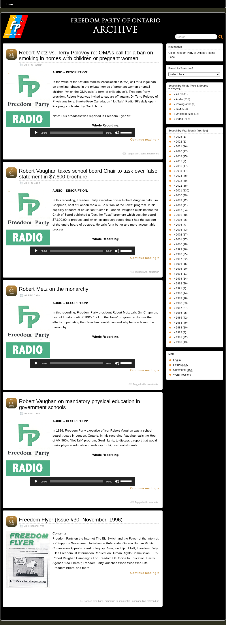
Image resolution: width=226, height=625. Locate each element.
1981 (182, 337)
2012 (182, 185)
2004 (181, 224)
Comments (182, 369)
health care (153, 153)
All (25, 64)
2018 (182, 156)
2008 (182, 205)
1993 (182, 278)
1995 (182, 268)
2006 (182, 215)
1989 (182, 298)
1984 (182, 322)
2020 (182, 151)
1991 (181, 288)
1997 (182, 259)
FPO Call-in (34, 183)
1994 (182, 273)
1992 (182, 283)
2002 (182, 234)
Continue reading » (144, 139)
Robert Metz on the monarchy (53, 289)
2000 (182, 244)
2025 (181, 136)
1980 (182, 342)
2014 (182, 175)
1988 (182, 303)
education (154, 272)
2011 (182, 190)
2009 (182, 200)
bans (143, 153)
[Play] (36, 132)
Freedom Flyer (36, 526)
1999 (182, 249)
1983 (182, 327)
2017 (181, 161)
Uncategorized (185, 113)
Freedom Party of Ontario (25, 613)
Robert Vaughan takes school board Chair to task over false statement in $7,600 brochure (88, 174)
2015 (182, 170)
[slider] (127, 132)
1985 (182, 317)
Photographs (183, 104)
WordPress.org (182, 374)
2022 (181, 141)
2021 (182, 146)
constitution (153, 384)
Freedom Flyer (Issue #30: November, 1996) (70, 520)
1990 (182, 293)
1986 (182, 312)
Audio (179, 99)
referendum (153, 601)
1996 (182, 263)
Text (178, 109)
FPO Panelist (35, 64)
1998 (182, 254)
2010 (182, 195)
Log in (177, 360)
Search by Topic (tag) (180, 68)
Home (8, 4)
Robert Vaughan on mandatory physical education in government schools (79, 404)
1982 (181, 332)
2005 (182, 219)
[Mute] (117, 132)
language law (138, 601)
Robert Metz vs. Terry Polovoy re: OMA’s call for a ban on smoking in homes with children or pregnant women (86, 55)
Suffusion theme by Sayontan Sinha (204, 613)
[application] (82, 132)
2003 (182, 229)
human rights (123, 601)
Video (179, 119)
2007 (182, 210)
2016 (182, 166)
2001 (182, 239)
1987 (182, 308)
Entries (180, 365)
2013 (182, 180)
